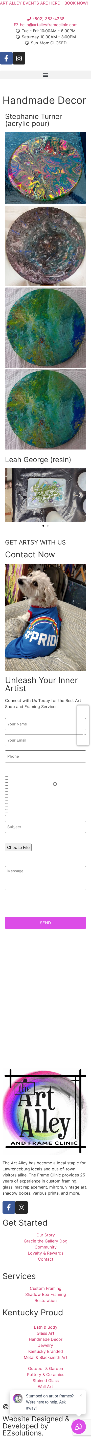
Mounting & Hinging (27, 790)
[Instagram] (19, 58)
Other (15, 814)
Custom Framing (24, 778)
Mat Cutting (68, 784)
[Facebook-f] (6, 58)
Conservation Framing (29, 784)
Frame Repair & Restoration (34, 796)
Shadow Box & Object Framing (37, 808)
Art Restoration (23, 802)
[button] (45, 75)
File (8, 840)
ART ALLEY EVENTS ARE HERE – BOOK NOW (43, 3)
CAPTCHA (15, 907)
